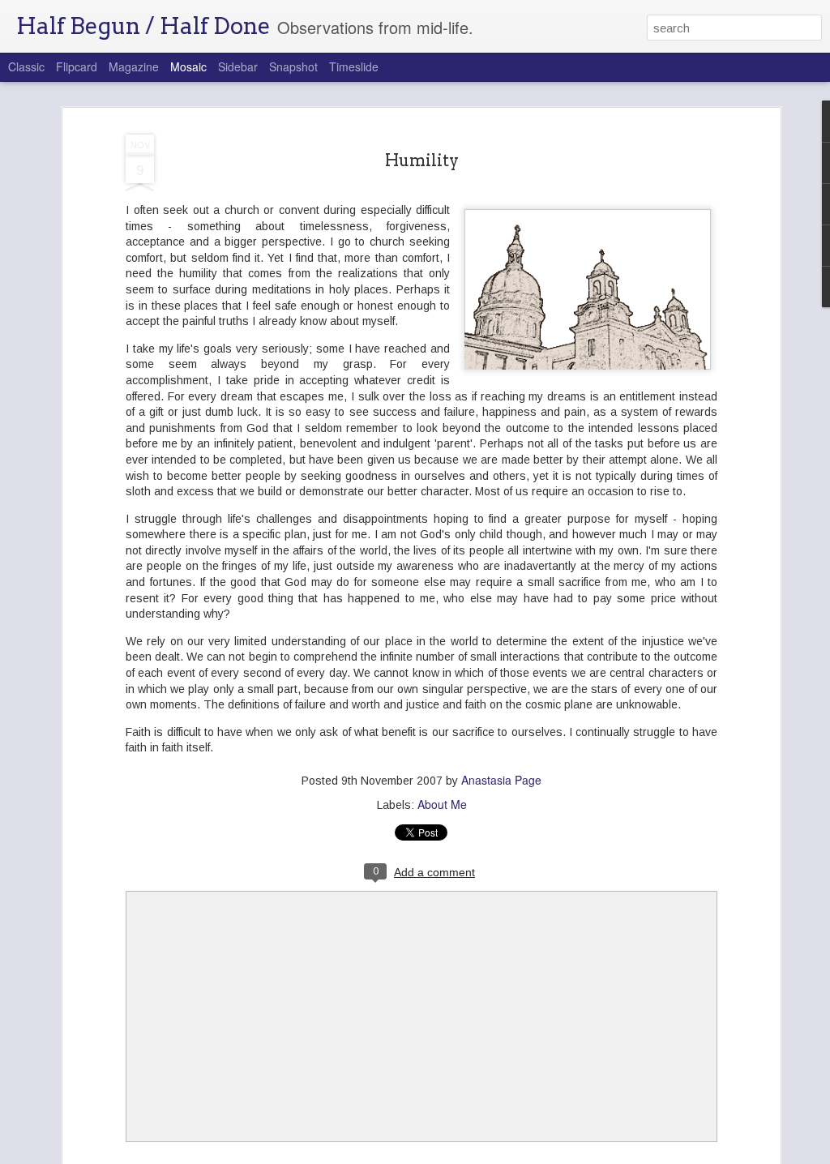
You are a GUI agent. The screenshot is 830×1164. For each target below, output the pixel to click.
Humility (422, 160)
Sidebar (238, 66)
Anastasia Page (501, 780)
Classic (26, 66)
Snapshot (293, 66)
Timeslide (354, 66)
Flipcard (76, 66)
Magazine (134, 66)
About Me (442, 804)
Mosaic (188, 66)
